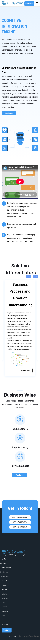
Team (3, 615)
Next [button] (35, 276)
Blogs (3, 602)
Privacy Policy (12, 636)
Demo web (4, 589)
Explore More (25, 370)
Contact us (5, 624)
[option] (20, 328)
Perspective (5, 598)
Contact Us (29, 3)
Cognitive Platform (5, 576)
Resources (4, 607)
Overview (4, 585)
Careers (4, 620)
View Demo (9, 113)
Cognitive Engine (4, 572)
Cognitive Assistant (5, 568)
